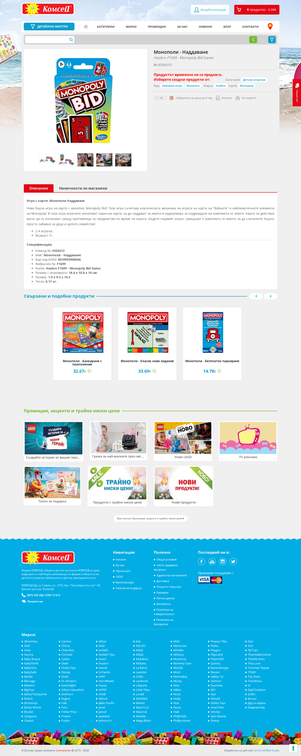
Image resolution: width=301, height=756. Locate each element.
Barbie (28, 677)
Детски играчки (254, 80)
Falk (64, 703)
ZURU (251, 694)
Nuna (177, 707)
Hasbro (221, 86)
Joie (138, 641)
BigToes (29, 690)
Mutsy (177, 681)
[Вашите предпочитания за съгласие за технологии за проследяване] (293, 748)
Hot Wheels (106, 681)
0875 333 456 (35, 595)
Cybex (65, 659)
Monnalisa (180, 677)
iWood (103, 699)
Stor (250, 646)
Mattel (140, 703)
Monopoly (247, 86)
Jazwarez (104, 716)
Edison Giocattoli (72, 690)
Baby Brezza (32, 659)
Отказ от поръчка (168, 587)
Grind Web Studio (268, 750)
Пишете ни (35, 601)
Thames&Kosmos (259, 654)
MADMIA (142, 699)
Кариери (162, 592)
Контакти (250, 27)
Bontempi (30, 703)
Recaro (215, 672)
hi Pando (104, 672)
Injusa (103, 685)
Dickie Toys (68, 668)
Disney (65, 672)
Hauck (103, 668)
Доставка (162, 581)
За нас (182, 27)
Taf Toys (253, 650)
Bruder (28, 712)
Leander (141, 672)
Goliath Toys (107, 654)
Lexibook (142, 681)
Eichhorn (67, 694)
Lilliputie (141, 685)
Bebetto (29, 685)
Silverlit (215, 699)
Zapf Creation (257, 690)
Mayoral (141, 712)
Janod (102, 712)
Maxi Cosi (142, 707)
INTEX (103, 690)
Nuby (177, 699)
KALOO (140, 646)
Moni (176, 672)
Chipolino (67, 650)
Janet (102, 707)
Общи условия (166, 559)
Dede (64, 663)
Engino (66, 699)
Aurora (28, 654)
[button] (256, 10)
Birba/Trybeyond (35, 694)
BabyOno (30, 668)
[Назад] (253, 39)
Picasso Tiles (219, 641)
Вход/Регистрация (213, 10)
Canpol (28, 721)
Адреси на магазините (270, 27)
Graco (102, 659)
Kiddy (139, 654)
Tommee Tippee (258, 668)
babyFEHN (31, 663)
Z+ (249, 685)
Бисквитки (163, 604)
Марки (131, 27)
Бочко (252, 699)
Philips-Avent (182, 721)
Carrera (66, 641)
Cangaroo (30, 716)
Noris (176, 694)
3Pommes (30, 641)
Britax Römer (32, 707)
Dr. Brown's (68, 681)
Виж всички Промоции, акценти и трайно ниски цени (149, 518)
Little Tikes (143, 690)
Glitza (102, 641)
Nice (176, 685)
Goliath (103, 650)
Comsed (66, 654)
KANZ (139, 650)
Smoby (215, 712)
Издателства (256, 707)
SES (213, 690)
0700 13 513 (52, 595)
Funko (65, 721)
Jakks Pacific (106, 703)
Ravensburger (125, 582)
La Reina (141, 668)
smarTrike (217, 707)
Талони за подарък (129, 588)
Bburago (29, 681)
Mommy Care (182, 663)
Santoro (216, 681)
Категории (106, 27)
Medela (141, 716)
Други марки (257, 703)
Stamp (215, 721)
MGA (176, 641)
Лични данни (165, 598)
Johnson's (105, 721)
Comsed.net (63, 750)
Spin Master (218, 716)
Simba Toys (218, 703)
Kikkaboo (142, 659)
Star (250, 641)
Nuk (176, 703)
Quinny (215, 663)
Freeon (66, 716)
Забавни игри (172, 86)
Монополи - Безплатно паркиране (212, 361)
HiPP (102, 677)
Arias (27, 650)
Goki (102, 646)
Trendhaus (255, 681)
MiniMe (178, 650)
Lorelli (140, 694)
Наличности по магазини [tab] (83, 188)
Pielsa (214, 646)
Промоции (157, 27)
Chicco (65, 646)
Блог (227, 27)
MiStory (178, 654)
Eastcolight (68, 685)
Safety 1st (217, 677)
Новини (205, 27)
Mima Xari (180, 646)
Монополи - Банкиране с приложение (82, 362)
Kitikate (141, 663)
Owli (176, 712)
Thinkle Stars (256, 659)
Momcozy (179, 659)
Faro (64, 707)
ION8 (102, 694)
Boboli (28, 699)
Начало (86, 26)
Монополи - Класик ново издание (147, 361)
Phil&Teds (179, 716)
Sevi (213, 694)
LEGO (119, 577)
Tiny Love (254, 663)
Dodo (65, 677)
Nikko (177, 690)
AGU (27, 646)
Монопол (193, 86)
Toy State (254, 677)
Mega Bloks (143, 721)
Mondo (178, 668)
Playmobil (217, 659)
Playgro (216, 650)
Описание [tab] (38, 188)
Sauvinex (217, 685)
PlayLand (217, 654)
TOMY (252, 672)
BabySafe (30, 672)
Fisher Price (68, 712)
